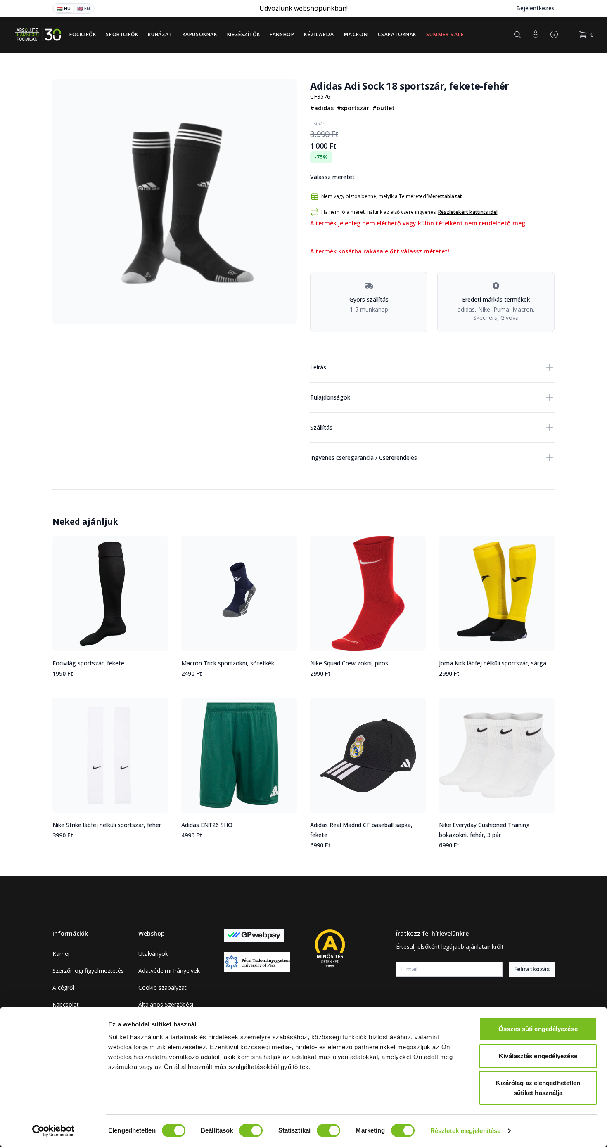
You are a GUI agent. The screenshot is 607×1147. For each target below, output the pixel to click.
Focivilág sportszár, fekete (88, 663)
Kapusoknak (200, 34)
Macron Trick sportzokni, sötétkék (227, 663)
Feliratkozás (532, 969)
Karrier (61, 954)
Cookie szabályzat (162, 987)
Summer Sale (445, 34)
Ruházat (160, 34)
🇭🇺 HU (64, 8)
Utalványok (153, 954)
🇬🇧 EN (83, 8)
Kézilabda (319, 34)
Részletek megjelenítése (465, 1130)
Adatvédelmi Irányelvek (169, 970)
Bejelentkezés (535, 8)
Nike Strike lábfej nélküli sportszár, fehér (106, 825)
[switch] (251, 1130)
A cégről (63, 987)
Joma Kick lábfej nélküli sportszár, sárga (492, 663)
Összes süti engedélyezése (538, 1028)
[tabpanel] (174, 201)
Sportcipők (122, 34)
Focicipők (82, 34)
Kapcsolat (65, 1004)
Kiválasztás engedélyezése (538, 1055)
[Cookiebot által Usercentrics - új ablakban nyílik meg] (53, 1131)
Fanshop (282, 34)
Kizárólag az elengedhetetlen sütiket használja (538, 1087)
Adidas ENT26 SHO (206, 825)
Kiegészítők (243, 34)
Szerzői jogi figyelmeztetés (88, 970)
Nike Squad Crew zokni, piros (349, 663)
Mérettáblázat (445, 196)
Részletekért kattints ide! (468, 211)
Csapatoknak (397, 34)
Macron (356, 34)
